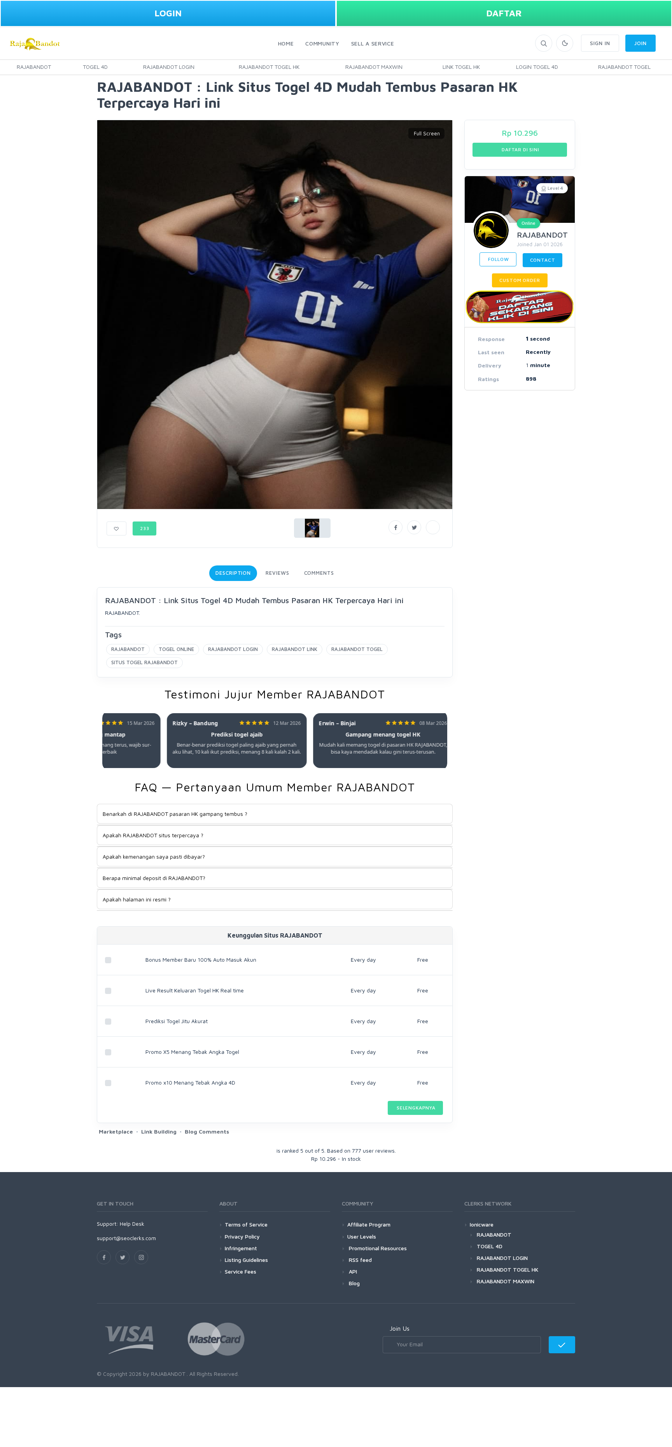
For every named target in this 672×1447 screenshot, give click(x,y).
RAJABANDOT (34, 66)
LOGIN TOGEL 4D (537, 66)
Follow (498, 259)
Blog (353, 1283)
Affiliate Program (368, 1224)
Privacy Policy (242, 1236)
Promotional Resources (377, 1248)
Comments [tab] (319, 573)
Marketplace (116, 1131)
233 (144, 528)
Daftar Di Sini (519, 149)
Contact (542, 260)
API (352, 1271)
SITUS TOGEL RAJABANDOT (144, 662)
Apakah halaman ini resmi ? (137, 899)
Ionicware (482, 1224)
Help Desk (132, 1223)
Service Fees (240, 1271)
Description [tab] (233, 573)
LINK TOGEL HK (461, 66)
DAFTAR (504, 13)
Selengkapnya (415, 1108)
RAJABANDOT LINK (294, 649)
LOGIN (168, 13)
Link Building (159, 1131)
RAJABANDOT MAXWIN (373, 66)
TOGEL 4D (95, 66)
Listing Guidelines (246, 1259)
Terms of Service (246, 1224)
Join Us (400, 1328)
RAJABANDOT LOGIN (168, 66)
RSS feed (359, 1259)
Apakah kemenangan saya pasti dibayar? (154, 856)
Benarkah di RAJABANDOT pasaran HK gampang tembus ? (175, 813)
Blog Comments (207, 1131)
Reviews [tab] (277, 573)
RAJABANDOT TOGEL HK (269, 66)
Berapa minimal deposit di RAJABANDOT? (154, 878)
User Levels (361, 1236)
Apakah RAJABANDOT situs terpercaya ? (153, 835)
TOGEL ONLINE (176, 649)
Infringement (241, 1248)
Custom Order (519, 280)
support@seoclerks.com (126, 1238)
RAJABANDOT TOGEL (624, 66)
